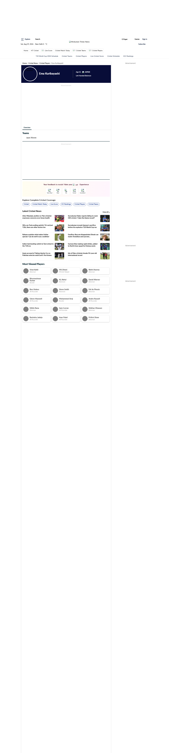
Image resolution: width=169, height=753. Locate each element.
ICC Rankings (128, 56)
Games (137, 39)
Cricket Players (97, 50)
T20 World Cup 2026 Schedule (47, 56)
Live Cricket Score (97, 56)
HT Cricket (35, 50)
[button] (26, 39)
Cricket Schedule (113, 56)
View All (105, 212)
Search (37, 39)
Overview (27, 127)
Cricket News (33, 63)
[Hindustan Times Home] (79, 42)
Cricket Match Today (62, 50)
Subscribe (141, 44)
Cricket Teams (81, 50)
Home (26, 50)
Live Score (48, 50)
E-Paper (124, 39)
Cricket (26, 204)
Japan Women (31, 138)
